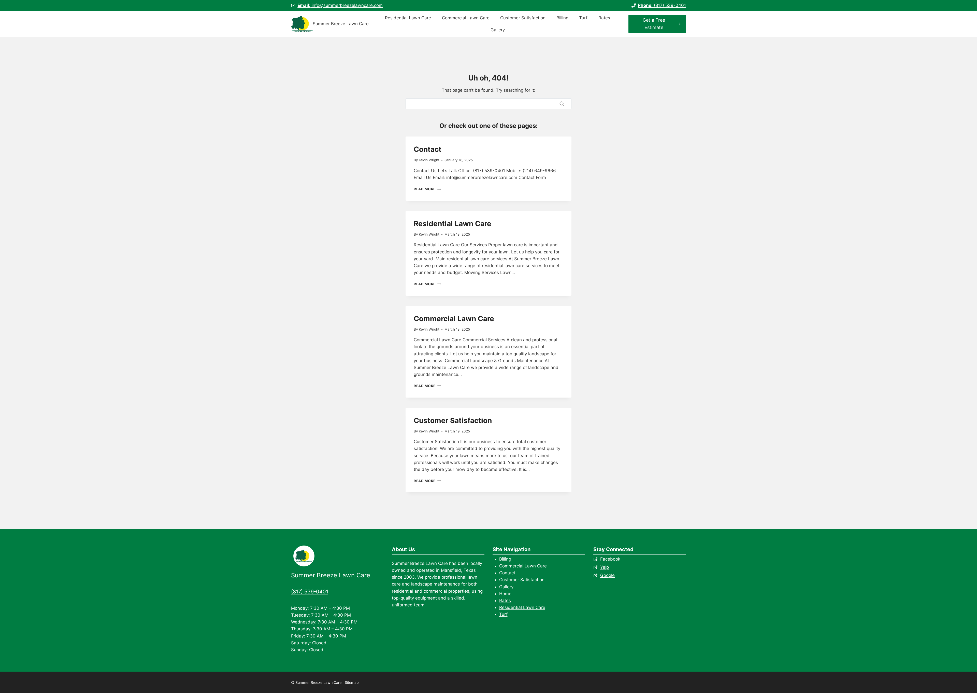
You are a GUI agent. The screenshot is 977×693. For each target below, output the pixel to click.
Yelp (604, 567)
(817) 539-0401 (662, 5)
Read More (427, 189)
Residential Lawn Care (408, 17)
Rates (604, 17)
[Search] (562, 103)
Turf (583, 17)
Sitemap (352, 682)
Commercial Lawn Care (466, 17)
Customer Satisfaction (522, 17)
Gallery (498, 29)
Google (607, 575)
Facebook (610, 559)
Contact (427, 149)
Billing (562, 17)
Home (505, 593)
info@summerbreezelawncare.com (340, 5)
